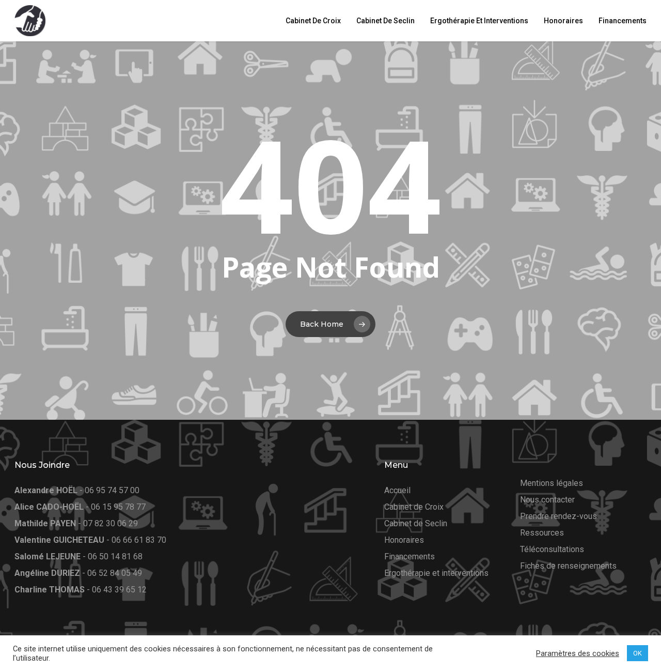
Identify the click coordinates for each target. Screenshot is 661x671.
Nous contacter (547, 500)
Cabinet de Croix (414, 507)
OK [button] (637, 653)
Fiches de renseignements (568, 566)
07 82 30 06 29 (110, 523)
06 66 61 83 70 (139, 540)
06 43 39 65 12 (119, 589)
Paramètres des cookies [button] (577, 653)
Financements (409, 556)
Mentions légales (551, 483)
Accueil (397, 490)
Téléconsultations (552, 549)
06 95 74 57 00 (112, 490)
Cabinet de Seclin (415, 523)
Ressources (542, 533)
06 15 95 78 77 (118, 507)
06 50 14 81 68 (115, 556)
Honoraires (404, 540)
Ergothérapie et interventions (436, 573)
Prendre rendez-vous (558, 516)
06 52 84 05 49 (114, 573)
